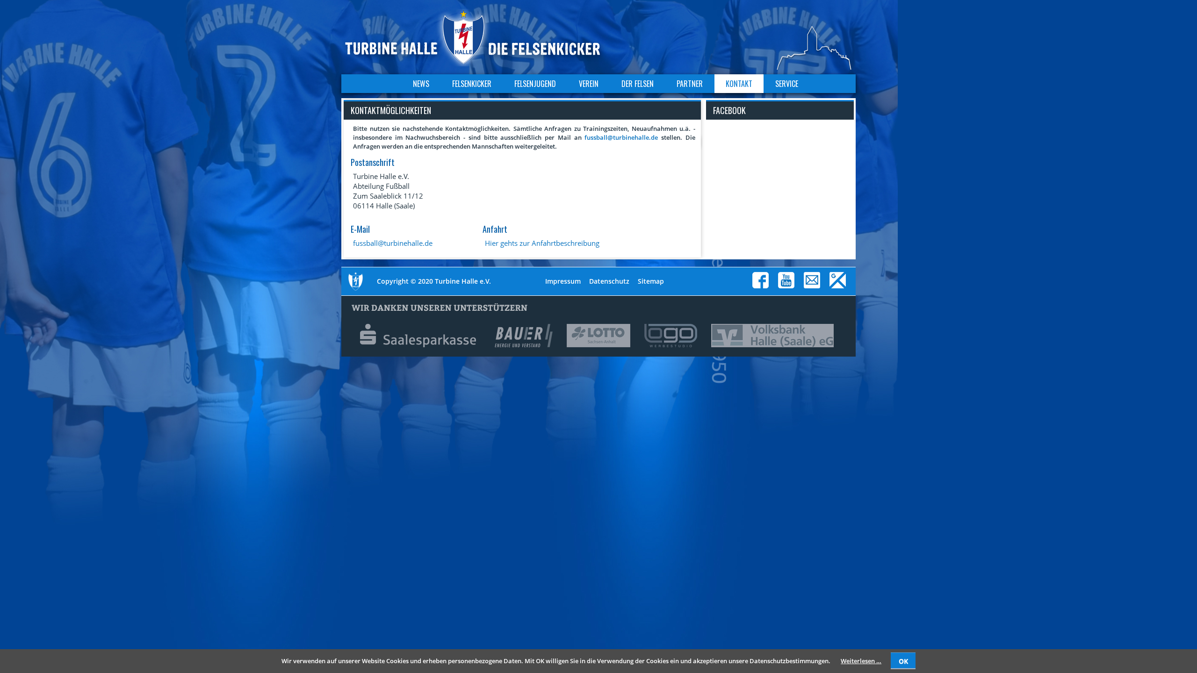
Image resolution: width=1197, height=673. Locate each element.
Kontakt (739, 83)
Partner (690, 83)
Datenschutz (609, 281)
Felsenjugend (535, 83)
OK (903, 661)
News (421, 83)
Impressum (563, 281)
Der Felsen (637, 83)
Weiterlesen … (861, 661)
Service (786, 83)
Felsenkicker (471, 83)
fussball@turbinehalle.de (621, 137)
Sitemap (651, 281)
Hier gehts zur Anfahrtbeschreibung (542, 243)
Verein (588, 83)
